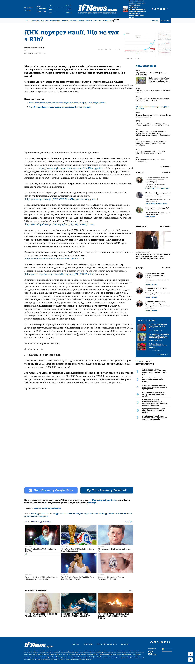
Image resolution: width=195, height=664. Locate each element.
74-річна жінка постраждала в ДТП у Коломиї (152, 108)
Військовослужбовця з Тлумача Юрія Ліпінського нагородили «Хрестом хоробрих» (151, 143)
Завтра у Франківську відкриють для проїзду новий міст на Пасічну (154, 379)
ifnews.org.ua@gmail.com (104, 500)
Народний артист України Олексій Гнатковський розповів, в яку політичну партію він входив (153, 256)
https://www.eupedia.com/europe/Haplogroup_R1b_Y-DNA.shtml (59, 274)
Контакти (88, 644)
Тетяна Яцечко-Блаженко (157, 189)
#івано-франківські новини (62, 514)
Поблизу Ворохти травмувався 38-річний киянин (153, 91)
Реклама (125, 644)
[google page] (152, 9)
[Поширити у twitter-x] (110, 49)
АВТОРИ (154, 21)
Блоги (73, 21)
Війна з (110, 20)
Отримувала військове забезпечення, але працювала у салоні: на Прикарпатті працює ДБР (154, 371)
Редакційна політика (107, 644)
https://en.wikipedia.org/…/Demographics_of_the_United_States (59, 224)
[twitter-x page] (158, 9)
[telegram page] (164, 9)
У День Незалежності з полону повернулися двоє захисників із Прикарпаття (154, 387)
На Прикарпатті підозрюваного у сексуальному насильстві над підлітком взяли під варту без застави (153, 133)
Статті (65, 21)
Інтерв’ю (55, 21)
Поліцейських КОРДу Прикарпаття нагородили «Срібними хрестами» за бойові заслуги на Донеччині (154, 402)
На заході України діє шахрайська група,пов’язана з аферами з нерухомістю (67, 103)
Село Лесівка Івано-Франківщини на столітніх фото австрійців (60, 107)
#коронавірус (82, 514)
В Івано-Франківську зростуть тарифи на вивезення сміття (153, 116)
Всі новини (165, 166)
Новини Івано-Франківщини (47, 508)
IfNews (41, 48)
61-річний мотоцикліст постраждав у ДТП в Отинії (151, 73)
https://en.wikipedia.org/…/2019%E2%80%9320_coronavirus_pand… (61, 199)
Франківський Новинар (156, 204)
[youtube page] (161, 9)
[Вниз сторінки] (190, 659)
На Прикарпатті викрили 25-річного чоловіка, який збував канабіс (153, 394)
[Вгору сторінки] (190, 654)
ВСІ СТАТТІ (166, 172)
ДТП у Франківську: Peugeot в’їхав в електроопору (150, 161)
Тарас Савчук (151, 284)
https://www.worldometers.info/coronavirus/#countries (54, 258)
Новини (35, 21)
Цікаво (97, 21)
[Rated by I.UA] (167, 650)
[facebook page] (155, 9)
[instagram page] (167, 9)
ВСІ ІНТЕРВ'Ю (165, 226)
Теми (44, 21)
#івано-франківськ (38, 514)
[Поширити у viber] (115, 49)
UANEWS (165, 21)
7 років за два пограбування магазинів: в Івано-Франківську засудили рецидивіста (154, 417)
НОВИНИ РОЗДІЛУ (163, 354)
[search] (27, 20)
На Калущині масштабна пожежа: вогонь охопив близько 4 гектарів (153, 99)
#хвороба (43, 516)
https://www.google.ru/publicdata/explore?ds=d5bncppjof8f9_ (71, 168)
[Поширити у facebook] (106, 49)
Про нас (75, 644)
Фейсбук (92, 503)
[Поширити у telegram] (119, 49)
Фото (81, 21)
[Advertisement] (78, 132)
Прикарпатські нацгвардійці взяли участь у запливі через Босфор (150, 152)
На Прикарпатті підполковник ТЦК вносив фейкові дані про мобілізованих (152, 124)
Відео (89, 21)
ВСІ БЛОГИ (166, 267)
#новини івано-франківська (103, 514)
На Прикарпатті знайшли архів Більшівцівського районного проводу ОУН (159, 80)
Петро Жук (150, 217)
